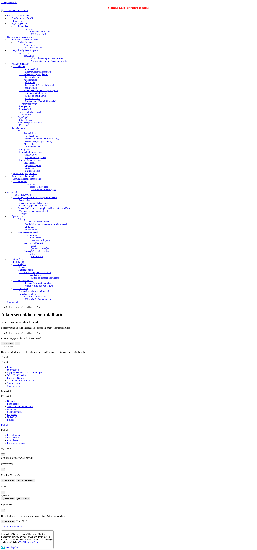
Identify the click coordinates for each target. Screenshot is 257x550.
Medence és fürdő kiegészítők (35, 283)
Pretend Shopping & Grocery (39, 141)
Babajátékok (25, 200)
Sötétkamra (26, 55)
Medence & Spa (23, 280)
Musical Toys (27, 144)
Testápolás (20, 26)
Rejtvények (21, 117)
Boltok (10, 420)
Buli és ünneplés (23, 42)
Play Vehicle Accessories (30, 152)
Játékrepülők (31, 88)
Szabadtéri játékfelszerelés (27, 122)
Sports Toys (27, 168)
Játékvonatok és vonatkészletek (39, 85)
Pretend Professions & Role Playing (42, 138)
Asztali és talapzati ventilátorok (45, 278)
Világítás (19, 264)
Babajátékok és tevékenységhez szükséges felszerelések (41, 208)
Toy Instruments (32, 146)
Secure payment (14, 412)
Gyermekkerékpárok (40, 240)
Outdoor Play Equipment (25, 173)
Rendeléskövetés (15, 435)
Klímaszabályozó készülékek (35, 272)
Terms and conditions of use (20, 406)
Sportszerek (15, 216)
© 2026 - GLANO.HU (12, 526)
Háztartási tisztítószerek (32, 296)
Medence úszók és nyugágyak (39, 286)
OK (3, 547)
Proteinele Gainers (15, 378)
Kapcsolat (12, 414)
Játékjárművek (28, 80)
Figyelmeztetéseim (16, 443)
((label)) (5, 495)
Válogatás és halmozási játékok (33, 211)
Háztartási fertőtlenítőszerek (38, 299)
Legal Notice (13, 404)
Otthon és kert (16, 259)
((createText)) (23, 499)
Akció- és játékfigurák (35, 93)
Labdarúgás (27, 227)
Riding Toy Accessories (30, 160)
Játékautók (30, 82)
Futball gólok (31, 229)
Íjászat (30, 245)
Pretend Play (27, 133)
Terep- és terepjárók (36, 187)
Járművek (20, 181)
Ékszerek (17, 21)
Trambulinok (25, 114)
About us (11, 409)
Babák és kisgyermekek (18, 15)
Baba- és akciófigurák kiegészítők (41, 101)
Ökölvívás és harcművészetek (35, 221)
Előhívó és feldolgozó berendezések (44, 58)
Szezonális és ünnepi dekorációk (34, 291)
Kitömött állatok (32, 98)
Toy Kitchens (31, 136)
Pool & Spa (18, 262)
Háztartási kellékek (24, 294)
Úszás (30, 253)
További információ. (28, 542)
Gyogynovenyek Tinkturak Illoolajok (24, 372)
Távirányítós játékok (28, 104)
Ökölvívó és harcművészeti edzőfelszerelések (46, 224)
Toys (17, 130)
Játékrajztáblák (32, 77)
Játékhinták (24, 125)
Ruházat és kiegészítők (20, 18)
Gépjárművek (28, 184)
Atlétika (19, 219)
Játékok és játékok (18, 63)
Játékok (19, 66)
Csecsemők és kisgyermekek (20, 37)
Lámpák (23, 267)
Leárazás (11, 367)
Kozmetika (26, 29)
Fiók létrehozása (14, 440)
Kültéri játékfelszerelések (27, 112)
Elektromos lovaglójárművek (38, 71)
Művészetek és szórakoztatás (23, 39)
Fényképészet (22, 53)
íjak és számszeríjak (40, 248)
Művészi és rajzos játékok (33, 74)
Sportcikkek (12, 302)
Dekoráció (20, 288)
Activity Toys (28, 154)
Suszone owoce (14, 383)
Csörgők (23, 213)
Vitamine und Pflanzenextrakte (21, 380)
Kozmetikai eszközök (37, 31)
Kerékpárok (33, 237)
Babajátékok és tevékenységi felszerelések (35, 197)
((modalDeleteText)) (25, 480)
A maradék (12, 192)
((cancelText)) (8, 480)
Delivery (11, 401)
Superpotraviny (14, 386)
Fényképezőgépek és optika (22, 50)
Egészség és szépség (19, 23)
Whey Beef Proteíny (16, 375)
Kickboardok (37, 256)
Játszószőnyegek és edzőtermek (34, 205)
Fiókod (4, 425)
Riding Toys (25, 149)
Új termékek (13, 370)
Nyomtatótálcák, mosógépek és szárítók (49, 61)
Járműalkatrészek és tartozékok (27, 179)
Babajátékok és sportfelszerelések (31, 203)
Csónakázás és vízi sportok (34, 251)
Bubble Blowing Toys (35, 157)
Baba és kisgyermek (19, 195)
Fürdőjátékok (25, 109)
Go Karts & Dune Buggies (43, 189)
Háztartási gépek (23, 270)
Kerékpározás (28, 235)
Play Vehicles (27, 162)
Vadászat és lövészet (31, 243)
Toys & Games (16, 128)
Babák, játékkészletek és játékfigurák (38, 90)
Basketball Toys (32, 171)
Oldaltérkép (12, 417)
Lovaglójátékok (29, 69)
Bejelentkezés (13, 437)
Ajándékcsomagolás (34, 47)
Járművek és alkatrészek (21, 176)
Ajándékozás (27, 45)
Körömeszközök (38, 34)
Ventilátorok (33, 275)
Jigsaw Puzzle (25, 120)
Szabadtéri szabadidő (25, 232)
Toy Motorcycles (33, 165)
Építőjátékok (25, 106)
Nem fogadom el (13, 547)
